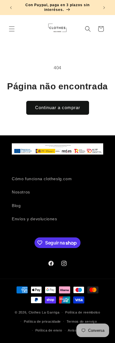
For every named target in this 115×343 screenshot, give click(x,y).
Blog (16, 205)
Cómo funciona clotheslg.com (42, 178)
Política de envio (48, 330)
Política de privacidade (42, 321)
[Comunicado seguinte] (104, 7)
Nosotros (21, 192)
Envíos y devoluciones (34, 218)
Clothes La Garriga (44, 312)
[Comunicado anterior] (10, 7)
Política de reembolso (82, 312)
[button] (11, 28)
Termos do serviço (82, 321)
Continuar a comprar (57, 107)
